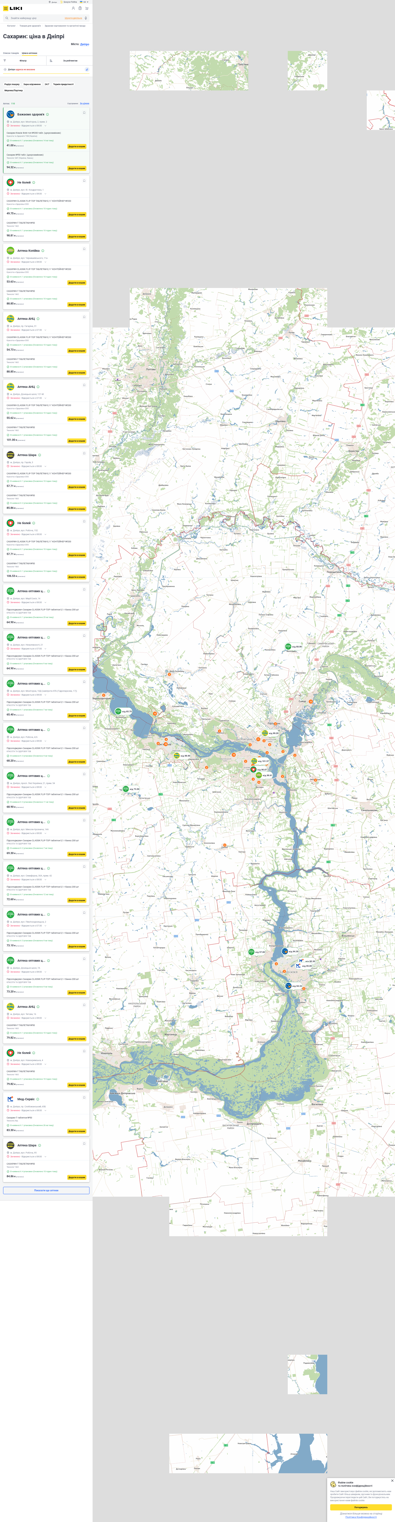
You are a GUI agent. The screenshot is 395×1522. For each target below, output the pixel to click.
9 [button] (158, 743)
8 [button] (259, 782)
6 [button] (250, 744)
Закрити (392, 1480)
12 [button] (311, 701)
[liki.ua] (16, 8)
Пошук (6, 18)
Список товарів (80, 8)
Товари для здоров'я (30, 26)
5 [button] (282, 776)
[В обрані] (84, 113)
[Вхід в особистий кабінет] (73, 8)
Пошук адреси (5, 69)
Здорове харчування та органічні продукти (67, 26)
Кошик (86, 8)
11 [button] (258, 739)
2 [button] (303, 988)
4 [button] (166, 739)
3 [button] (284, 971)
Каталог (11, 26)
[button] (303, 970)
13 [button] (155, 713)
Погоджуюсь (361, 1507)
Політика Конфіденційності (361, 1517)
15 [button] (234, 754)
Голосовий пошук (85, 18)
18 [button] (166, 744)
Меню (5, 8)
